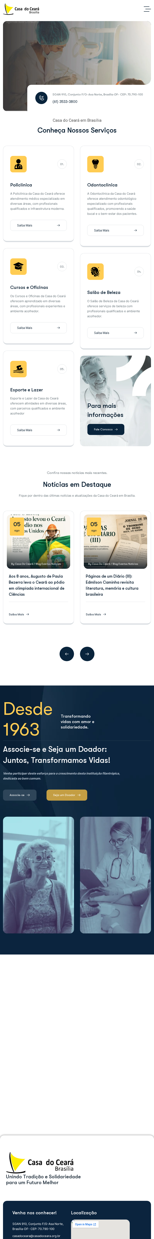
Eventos (46, 563)
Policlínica (21, 185)
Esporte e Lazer (26, 390)
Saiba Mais (23, 100)
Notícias (56, 563)
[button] (67, 654)
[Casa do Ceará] (21, 9)
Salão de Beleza (104, 292)
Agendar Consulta (69, 77)
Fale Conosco (103, 429)
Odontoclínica (102, 185)
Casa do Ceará (24, 563)
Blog (38, 563)
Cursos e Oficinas (29, 287)
